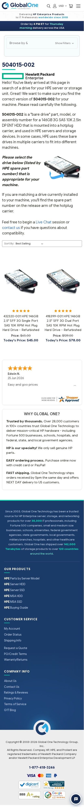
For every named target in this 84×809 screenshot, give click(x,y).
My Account (12, 628)
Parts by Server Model (21, 578)
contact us (11, 227)
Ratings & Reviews (16, 692)
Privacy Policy (13, 698)
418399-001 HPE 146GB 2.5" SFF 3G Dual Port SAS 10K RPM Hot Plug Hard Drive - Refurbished (63, 323)
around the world (41, 553)
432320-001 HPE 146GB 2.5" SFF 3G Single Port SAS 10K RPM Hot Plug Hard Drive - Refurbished (20, 323)
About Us (10, 681)
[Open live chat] (75, 799)
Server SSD (14, 590)
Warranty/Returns (15, 659)
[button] (41, 43)
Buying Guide (16, 607)
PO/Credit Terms (15, 654)
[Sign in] (55, 6)
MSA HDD (13, 596)
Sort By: (9, 243)
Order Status (13, 634)
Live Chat (43, 222)
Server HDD (14, 584)
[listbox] (30, 244)
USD (61, 5)
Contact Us (11, 687)
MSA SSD (13, 602)
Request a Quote (15, 648)
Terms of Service (15, 704)
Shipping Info (12, 640)
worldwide (45, 17)
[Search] (49, 6)
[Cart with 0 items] (71, 6)
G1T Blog (10, 710)
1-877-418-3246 (42, 768)
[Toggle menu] (78, 6)
